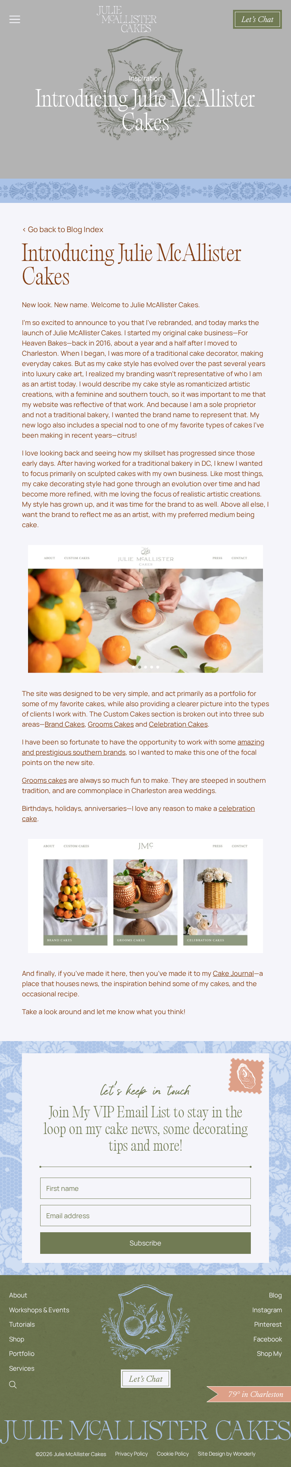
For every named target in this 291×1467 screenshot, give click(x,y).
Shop (16, 1338)
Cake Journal (233, 973)
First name (62, 1188)
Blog (275, 1295)
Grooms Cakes (111, 724)
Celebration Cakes (178, 724)
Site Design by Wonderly (226, 1453)
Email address (67, 1215)
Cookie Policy (173, 1453)
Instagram (267, 1309)
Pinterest (268, 1324)
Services (21, 1367)
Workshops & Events (39, 1309)
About (18, 1295)
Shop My (269, 1353)
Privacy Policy (131, 1453)
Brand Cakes (64, 724)
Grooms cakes (44, 780)
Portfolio (21, 1353)
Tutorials (22, 1324)
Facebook (267, 1338)
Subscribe (145, 1242)
